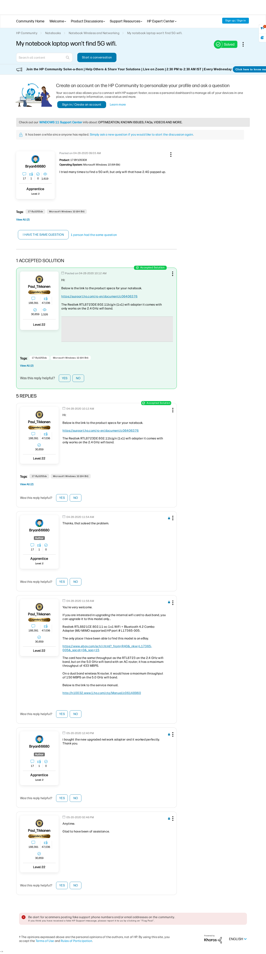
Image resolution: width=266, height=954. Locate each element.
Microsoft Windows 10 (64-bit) (67, 211)
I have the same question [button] (43, 234)
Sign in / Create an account (81, 104)
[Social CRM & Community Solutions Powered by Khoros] (213, 939)
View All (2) (23, 219)
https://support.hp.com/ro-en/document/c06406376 (99, 296)
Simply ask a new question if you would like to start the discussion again (141, 134)
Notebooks (53, 33)
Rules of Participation (76, 941)
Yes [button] (65, 378)
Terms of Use (45, 941)
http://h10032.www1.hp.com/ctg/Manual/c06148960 (102, 693)
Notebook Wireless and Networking (94, 33)
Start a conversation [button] (97, 57)
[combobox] (44, 57)
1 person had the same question (94, 235)
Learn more (118, 104)
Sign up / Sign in (235, 20)
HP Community (26, 33)
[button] (170, 154)
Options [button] (245, 44)
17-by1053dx (35, 211)
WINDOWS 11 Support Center (60, 122)
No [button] (78, 378)
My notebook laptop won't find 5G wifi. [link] (154, 33)
